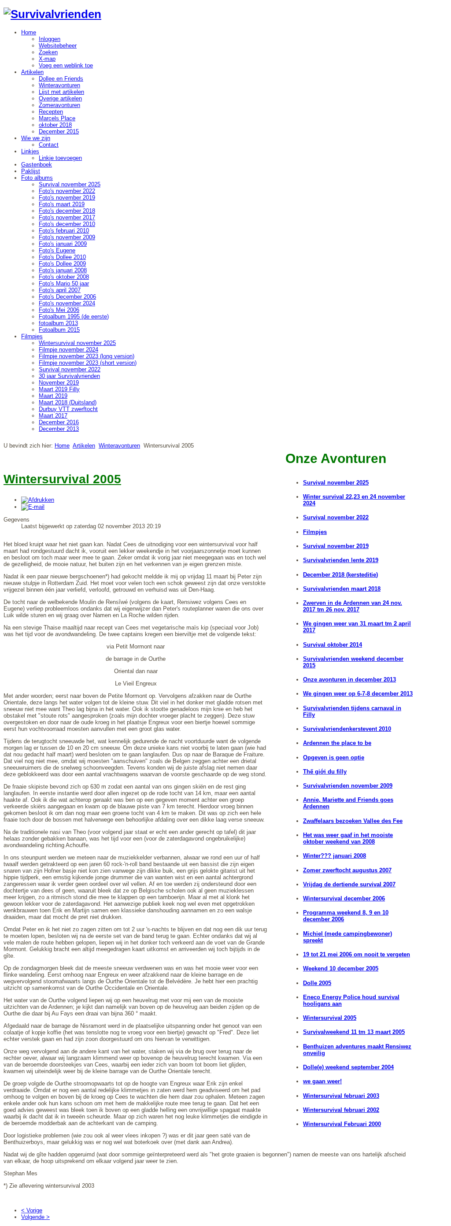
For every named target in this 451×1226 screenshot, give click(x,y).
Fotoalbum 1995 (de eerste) (74, 316)
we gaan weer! (322, 1081)
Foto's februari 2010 (64, 230)
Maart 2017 (53, 415)
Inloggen (49, 39)
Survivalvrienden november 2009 (347, 785)
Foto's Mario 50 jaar (64, 283)
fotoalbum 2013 (58, 323)
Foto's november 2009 (67, 237)
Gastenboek (36, 164)
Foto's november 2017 (67, 217)
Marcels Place (57, 118)
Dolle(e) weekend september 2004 (348, 1067)
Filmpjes (32, 336)
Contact (49, 144)
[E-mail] (32, 507)
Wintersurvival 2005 (329, 1018)
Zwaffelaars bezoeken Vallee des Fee (353, 821)
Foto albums (37, 177)
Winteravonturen (59, 85)
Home (28, 32)
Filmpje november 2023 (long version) (86, 356)
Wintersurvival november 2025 (77, 343)
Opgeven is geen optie (333, 757)
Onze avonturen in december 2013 (349, 679)
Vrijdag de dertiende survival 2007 (349, 884)
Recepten (51, 111)
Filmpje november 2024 (68, 349)
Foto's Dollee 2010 (62, 257)
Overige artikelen (60, 98)
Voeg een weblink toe (66, 65)
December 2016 (59, 422)
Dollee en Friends (61, 78)
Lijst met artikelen (61, 92)
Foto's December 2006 (67, 296)
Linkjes (30, 151)
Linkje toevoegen (60, 158)
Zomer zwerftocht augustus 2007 (347, 870)
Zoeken (48, 52)
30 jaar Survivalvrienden (69, 376)
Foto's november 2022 (67, 191)
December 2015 (59, 131)
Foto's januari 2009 (63, 244)
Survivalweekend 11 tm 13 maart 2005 (354, 1032)
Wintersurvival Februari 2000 (342, 1124)
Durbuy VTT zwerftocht (68, 409)
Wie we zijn (35, 138)
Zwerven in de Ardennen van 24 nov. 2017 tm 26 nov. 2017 (352, 606)
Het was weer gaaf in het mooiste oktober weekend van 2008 (348, 838)
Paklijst (30, 171)
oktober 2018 (55, 125)
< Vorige (31, 1210)
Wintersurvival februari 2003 (341, 1096)
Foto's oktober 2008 (64, 277)
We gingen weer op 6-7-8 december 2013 (358, 693)
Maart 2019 (53, 396)
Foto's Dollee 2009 (62, 263)
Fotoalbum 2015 (59, 329)
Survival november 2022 (69, 369)
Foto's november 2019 (67, 197)
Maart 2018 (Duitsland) (67, 402)
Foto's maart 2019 (62, 204)
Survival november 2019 (336, 546)
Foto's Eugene (57, 250)
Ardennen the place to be (337, 743)
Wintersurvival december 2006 (344, 898)
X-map (47, 59)
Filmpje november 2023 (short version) (88, 362)
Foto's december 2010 (67, 224)
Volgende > (35, 1217)
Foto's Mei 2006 (59, 310)
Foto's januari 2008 (63, 270)
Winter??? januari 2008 (334, 855)
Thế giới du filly (325, 771)
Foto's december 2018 (67, 210)
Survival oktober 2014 (332, 644)
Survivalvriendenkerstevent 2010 (347, 729)
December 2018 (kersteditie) (340, 574)
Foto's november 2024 (67, 303)
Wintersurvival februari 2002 (341, 1110)
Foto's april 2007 (60, 290)
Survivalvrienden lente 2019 (340, 560)
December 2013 (59, 429)
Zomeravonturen (59, 105)
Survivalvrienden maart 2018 (342, 588)
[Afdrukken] (37, 499)
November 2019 (59, 382)
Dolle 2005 (317, 983)
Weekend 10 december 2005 (340, 968)
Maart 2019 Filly (59, 389)
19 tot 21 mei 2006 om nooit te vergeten (356, 954)
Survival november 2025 (69, 184)
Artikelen (32, 72)
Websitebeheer (58, 45)
